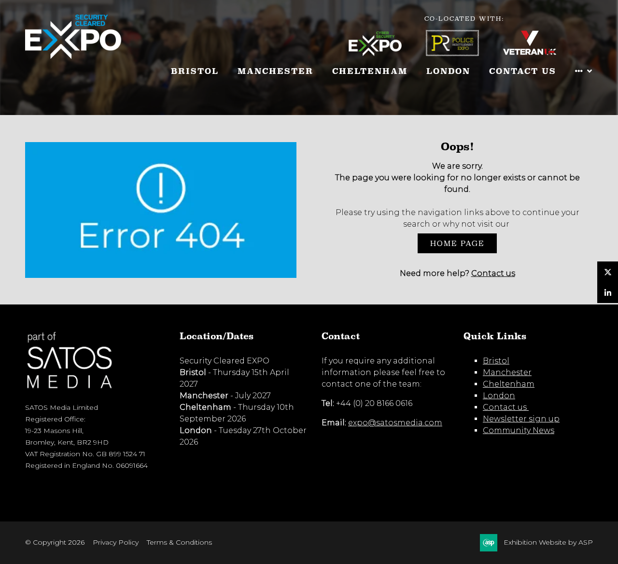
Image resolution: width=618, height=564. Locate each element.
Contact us (493, 273)
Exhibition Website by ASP (548, 542)
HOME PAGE (457, 243)
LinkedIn (607, 292)
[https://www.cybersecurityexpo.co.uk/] (387, 53)
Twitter (607, 271)
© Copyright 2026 (54, 542)
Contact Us (522, 71)
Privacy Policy (116, 542)
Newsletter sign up (521, 418)
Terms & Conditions (179, 542)
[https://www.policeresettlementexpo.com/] (464, 53)
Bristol (195, 71)
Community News (518, 430)
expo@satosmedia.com (395, 422)
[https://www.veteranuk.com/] (541, 53)
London (448, 71)
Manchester (275, 71)
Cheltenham (369, 71)
